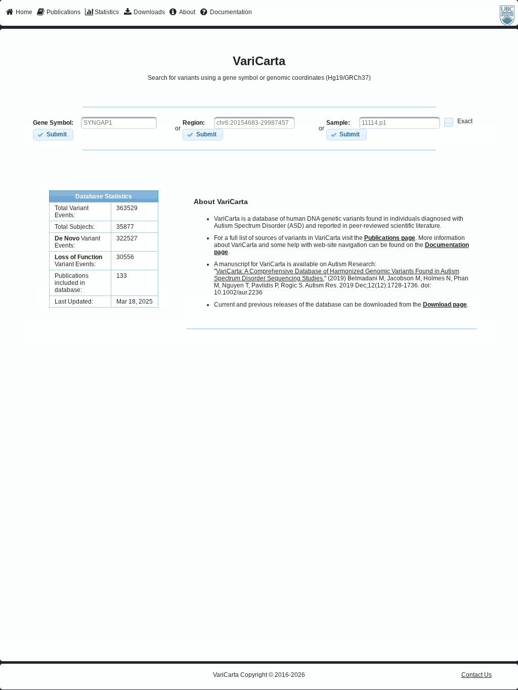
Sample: (338, 122)
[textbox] (119, 123)
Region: (194, 122)
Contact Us (476, 674)
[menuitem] (19, 13)
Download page (445, 304)
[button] (53, 134)
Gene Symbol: (53, 122)
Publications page (389, 237)
